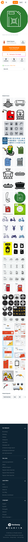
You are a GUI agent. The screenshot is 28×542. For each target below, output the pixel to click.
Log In (20, 2)
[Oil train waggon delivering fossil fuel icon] (7, 136)
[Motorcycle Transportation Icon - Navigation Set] (13, 301)
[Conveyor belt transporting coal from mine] (8, 231)
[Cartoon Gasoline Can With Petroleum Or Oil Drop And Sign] (8, 125)
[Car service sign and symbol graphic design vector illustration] (8, 528)
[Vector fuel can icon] (8, 266)
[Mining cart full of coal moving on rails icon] (8, 243)
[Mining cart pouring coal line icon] (8, 254)
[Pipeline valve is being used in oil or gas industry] (8, 102)
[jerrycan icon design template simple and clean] (7, 183)
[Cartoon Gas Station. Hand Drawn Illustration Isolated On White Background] (8, 172)
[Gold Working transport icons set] (8, 416)
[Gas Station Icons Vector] (13, 150)
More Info (6, 68)
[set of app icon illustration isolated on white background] (8, 393)
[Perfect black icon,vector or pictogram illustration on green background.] (8, 290)
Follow (23, 43)
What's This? (12, 65)
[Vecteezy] (2, 2)
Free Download (14, 48)
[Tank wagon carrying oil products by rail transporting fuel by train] (8, 114)
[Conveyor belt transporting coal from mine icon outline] (8, 219)
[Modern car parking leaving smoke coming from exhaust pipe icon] (8, 207)
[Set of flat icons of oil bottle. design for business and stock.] (13, 329)
